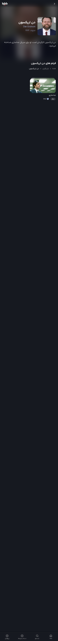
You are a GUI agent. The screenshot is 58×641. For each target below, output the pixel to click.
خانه (54, 68)
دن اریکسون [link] (34, 68)
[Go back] (54, 3)
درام (53, 99)
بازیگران (45, 68)
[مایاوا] (5, 3)
